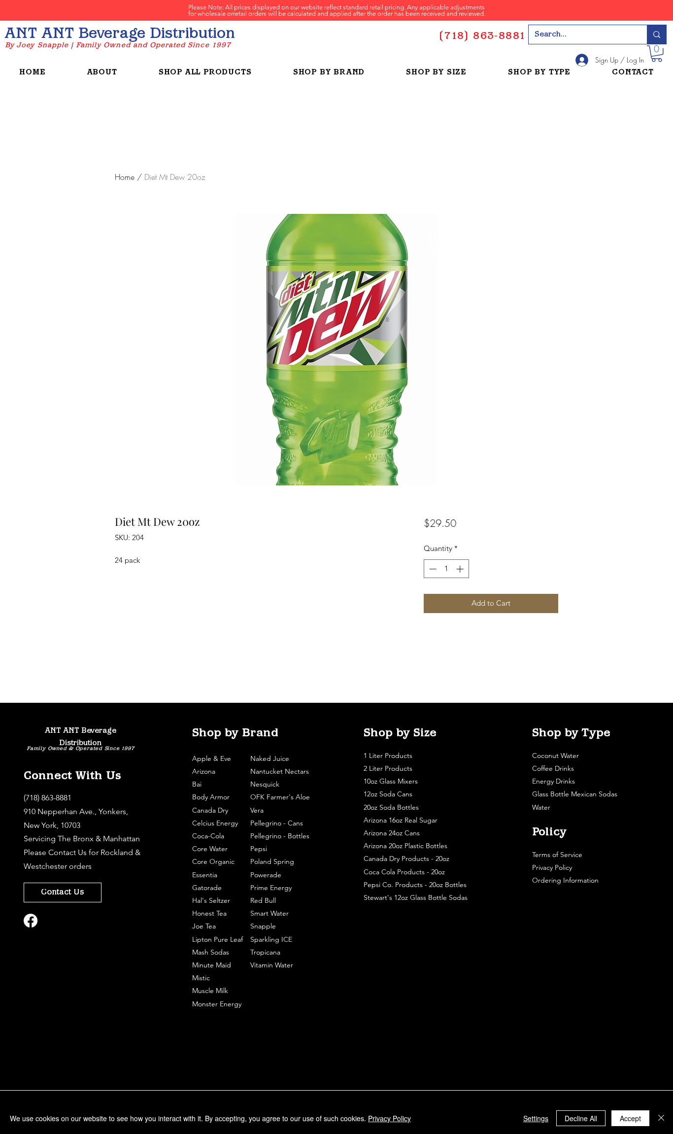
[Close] (661, 1118)
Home (125, 177)
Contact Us (67, 852)
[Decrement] (431, 569)
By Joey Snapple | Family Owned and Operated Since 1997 (118, 45)
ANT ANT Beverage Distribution (119, 34)
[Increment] (461, 569)
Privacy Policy (553, 867)
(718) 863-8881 (47, 797)
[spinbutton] (446, 569)
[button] (657, 53)
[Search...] (656, 34)
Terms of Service (558, 854)
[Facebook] (30, 921)
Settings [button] (535, 1118)
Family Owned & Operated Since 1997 (80, 749)
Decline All (581, 1118)
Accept (630, 1118)
